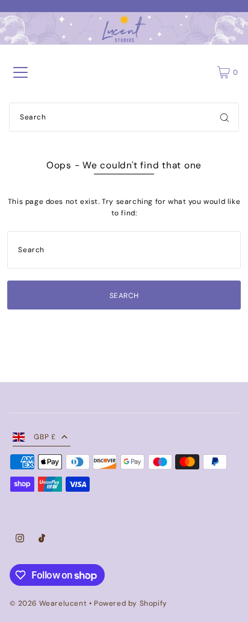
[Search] (224, 117)
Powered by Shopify (130, 603)
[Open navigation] (20, 72)
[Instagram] (20, 540)
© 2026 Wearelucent (48, 603)
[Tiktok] (42, 540)
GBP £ (44, 437)
